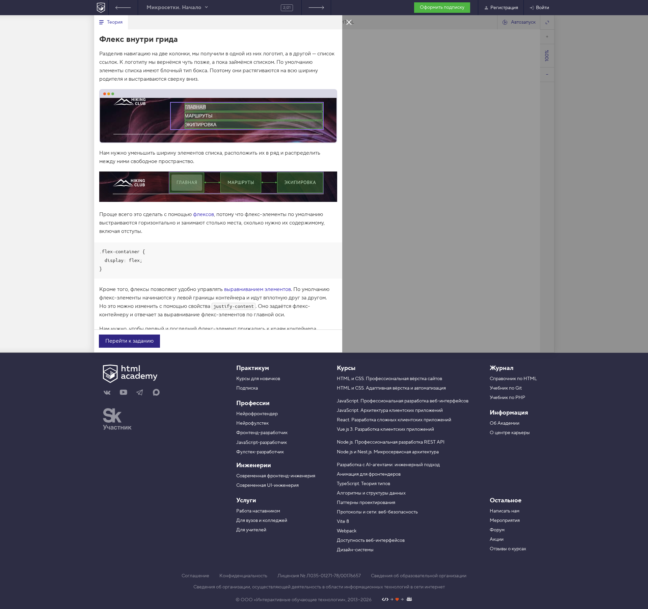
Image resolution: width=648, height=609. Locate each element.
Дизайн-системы (355, 550)
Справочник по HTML (513, 379)
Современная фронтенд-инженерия (275, 476)
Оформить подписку (442, 7)
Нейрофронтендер (257, 414)
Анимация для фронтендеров (369, 474)
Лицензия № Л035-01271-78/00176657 (319, 576)
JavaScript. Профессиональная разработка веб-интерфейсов (402, 401)
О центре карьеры (510, 433)
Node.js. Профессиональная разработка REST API (390, 442)
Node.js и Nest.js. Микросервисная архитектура (388, 452)
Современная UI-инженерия (267, 485)
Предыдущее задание (123, 7)
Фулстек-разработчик (260, 452)
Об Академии (504, 423)
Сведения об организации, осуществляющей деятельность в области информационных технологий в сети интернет (319, 587)
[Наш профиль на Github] (397, 600)
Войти (542, 8)
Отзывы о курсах (508, 549)
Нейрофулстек (252, 423)
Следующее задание (316, 7)
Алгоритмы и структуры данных (371, 493)
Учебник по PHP (507, 398)
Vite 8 (343, 522)
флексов (203, 214)
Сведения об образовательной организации (418, 576)
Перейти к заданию (129, 341)
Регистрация (504, 8)
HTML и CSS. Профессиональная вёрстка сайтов (389, 379)
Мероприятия (505, 521)
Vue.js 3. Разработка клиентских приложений (385, 429)
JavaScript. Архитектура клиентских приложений (390, 410)
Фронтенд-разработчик (262, 433)
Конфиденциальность (243, 576)
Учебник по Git (506, 388)
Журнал (501, 368)
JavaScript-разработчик (261, 443)
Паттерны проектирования (366, 503)
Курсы (346, 368)
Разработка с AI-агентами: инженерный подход (388, 465)
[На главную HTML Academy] (101, 7)
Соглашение (195, 576)
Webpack (346, 531)
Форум (497, 530)
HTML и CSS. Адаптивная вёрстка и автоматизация (391, 388)
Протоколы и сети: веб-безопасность (377, 512)
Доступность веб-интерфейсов (371, 540)
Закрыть (349, 22)
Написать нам (504, 511)
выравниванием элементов (257, 289)
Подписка (247, 388)
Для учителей (251, 530)
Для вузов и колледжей (261, 521)
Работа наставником (258, 511)
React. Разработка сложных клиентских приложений (394, 420)
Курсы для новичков (258, 379)
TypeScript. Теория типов (363, 484)
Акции (497, 539)
